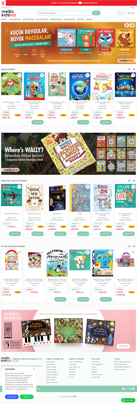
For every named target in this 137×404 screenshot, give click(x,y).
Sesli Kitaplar (50, 362)
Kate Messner (102, 217)
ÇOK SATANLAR (42, 19)
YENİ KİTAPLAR (28, 19)
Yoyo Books (57, 106)
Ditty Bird (72, 374)
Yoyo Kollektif (11, 106)
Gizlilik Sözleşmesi (120, 369)
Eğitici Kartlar (50, 380)
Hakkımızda (95, 362)
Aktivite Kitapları (51, 372)
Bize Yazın (130, 400)
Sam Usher (79, 217)
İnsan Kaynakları (97, 364)
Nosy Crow (72, 372)
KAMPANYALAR (55, 19)
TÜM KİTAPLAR (14, 19)
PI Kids (71, 377)
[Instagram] (130, 389)
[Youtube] (133, 389)
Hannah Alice (11, 217)
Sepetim (94, 372)
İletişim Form (5, 7)
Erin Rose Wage (11, 283)
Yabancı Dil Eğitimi (52, 374)
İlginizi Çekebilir (8, 69)
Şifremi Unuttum (97, 374)
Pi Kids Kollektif (34, 283)
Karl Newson (125, 217)
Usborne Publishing (75, 362)
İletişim (94, 367)
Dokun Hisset (50, 364)
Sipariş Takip (96, 377)
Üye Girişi (95, 369)
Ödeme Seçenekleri (120, 364)
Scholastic (72, 369)
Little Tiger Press (74, 367)
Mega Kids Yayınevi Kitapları (14, 180)
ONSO (75, 396)
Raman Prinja (57, 217)
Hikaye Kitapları (51, 377)
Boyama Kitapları (52, 382)
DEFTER (89, 19)
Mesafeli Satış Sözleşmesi (122, 367)
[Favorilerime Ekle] (19, 75)
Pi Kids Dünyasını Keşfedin (13, 246)
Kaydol (121, 13)
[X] (126, 389)
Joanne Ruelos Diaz (34, 217)
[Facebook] (123, 389)
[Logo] (9, 13)
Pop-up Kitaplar (51, 367)
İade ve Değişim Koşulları (122, 362)
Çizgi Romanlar (51, 369)
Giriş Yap (131, 13)
